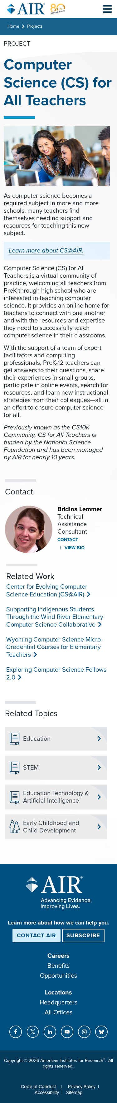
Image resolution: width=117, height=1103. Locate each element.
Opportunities (58, 976)
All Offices (58, 1012)
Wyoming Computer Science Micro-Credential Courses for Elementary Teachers (54, 647)
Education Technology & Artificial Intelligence (56, 797)
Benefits (58, 966)
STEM (31, 768)
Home (13, 26)
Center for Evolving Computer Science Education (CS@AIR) (46, 590)
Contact (67, 539)
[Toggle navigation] (107, 8)
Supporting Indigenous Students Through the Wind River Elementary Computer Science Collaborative (54, 617)
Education (37, 739)
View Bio (74, 547)
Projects (35, 26)
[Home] (36, 9)
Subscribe (83, 935)
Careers (58, 956)
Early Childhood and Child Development (51, 826)
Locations (58, 992)
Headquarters (58, 1002)
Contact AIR (36, 935)
